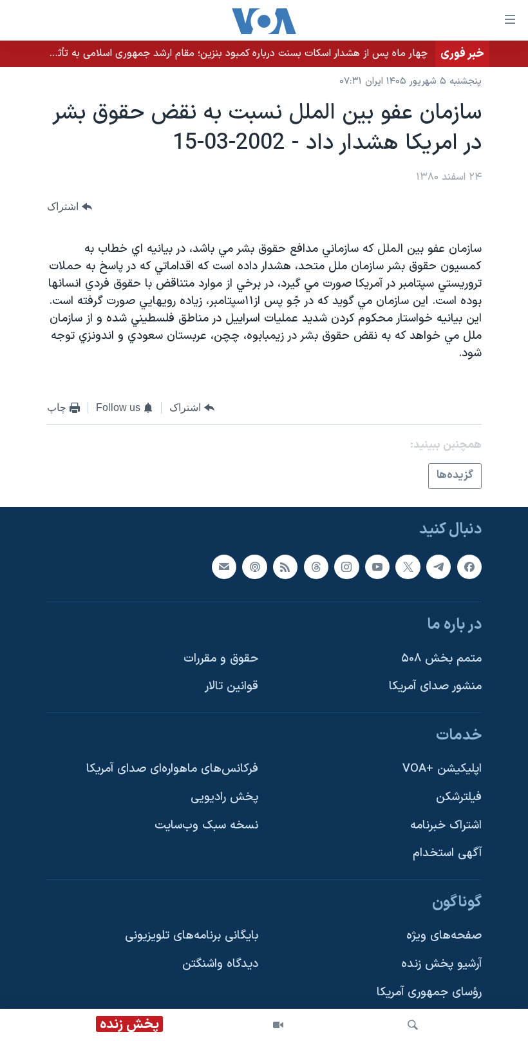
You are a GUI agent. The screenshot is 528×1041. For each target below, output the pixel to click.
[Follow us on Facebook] (469, 566)
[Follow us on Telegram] (438, 566)
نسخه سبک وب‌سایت (206, 825)
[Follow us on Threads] (316, 566)
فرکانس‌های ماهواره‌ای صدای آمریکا (172, 769)
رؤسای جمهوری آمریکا (429, 992)
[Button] (69, 206)
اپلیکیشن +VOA (442, 769)
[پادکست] (254, 566)
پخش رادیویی (224, 797)
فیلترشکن (459, 797)
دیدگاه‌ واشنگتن (220, 964)
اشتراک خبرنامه (446, 825)
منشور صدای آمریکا (435, 686)
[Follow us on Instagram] (346, 566)
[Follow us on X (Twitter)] (407, 566)
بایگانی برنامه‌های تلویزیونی (191, 935)
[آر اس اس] (285, 566)
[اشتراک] (224, 566)
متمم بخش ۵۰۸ (441, 658)
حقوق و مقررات (221, 658)
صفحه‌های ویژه (444, 935)
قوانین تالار (231, 686)
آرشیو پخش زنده (441, 964)
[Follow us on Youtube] (377, 566)
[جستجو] (412, 1025)
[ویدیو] (278, 1025)
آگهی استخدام (447, 853)
